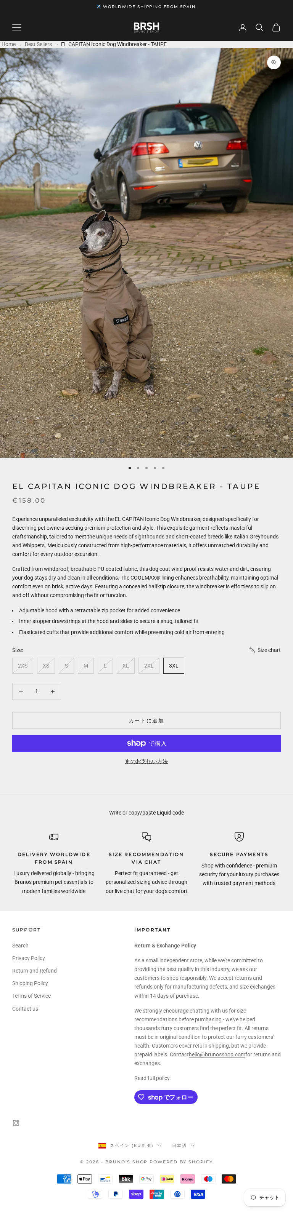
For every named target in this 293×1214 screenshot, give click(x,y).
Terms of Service (31, 996)
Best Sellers (38, 44)
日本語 (179, 1145)
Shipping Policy (30, 983)
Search (20, 945)
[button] (264, 650)
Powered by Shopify (181, 1161)
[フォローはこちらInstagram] (16, 1123)
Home (9, 44)
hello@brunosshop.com (217, 1054)
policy (162, 1078)
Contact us (25, 1009)
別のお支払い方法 (146, 761)
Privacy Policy (28, 958)
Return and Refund (34, 971)
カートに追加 (146, 721)
